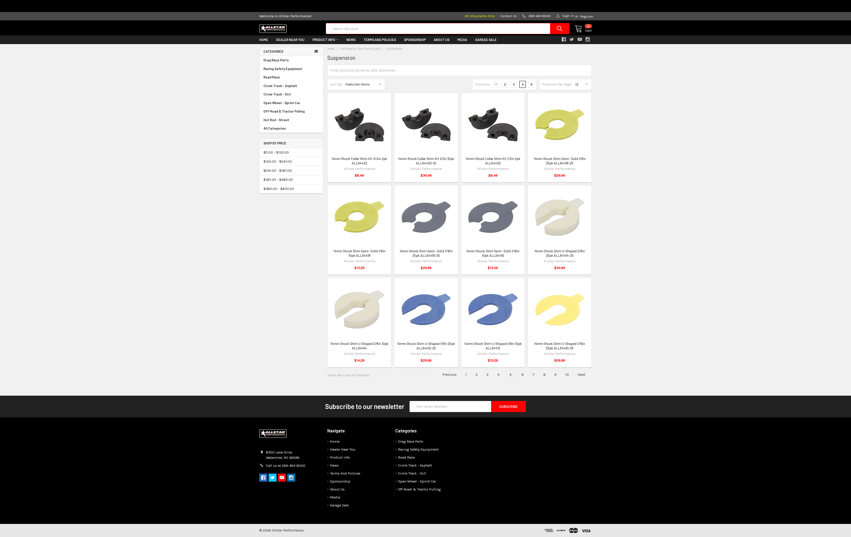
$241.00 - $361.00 (277, 170)
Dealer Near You (290, 40)
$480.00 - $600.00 (278, 189)
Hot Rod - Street (276, 120)
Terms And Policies (379, 40)
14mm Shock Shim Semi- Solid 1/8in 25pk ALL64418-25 (560, 160)
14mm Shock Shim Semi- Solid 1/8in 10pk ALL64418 (359, 253)
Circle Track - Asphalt (280, 86)
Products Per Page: (557, 84)
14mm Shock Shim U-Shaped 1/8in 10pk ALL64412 (493, 345)
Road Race (271, 77)
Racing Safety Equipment (282, 69)
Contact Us (508, 16)
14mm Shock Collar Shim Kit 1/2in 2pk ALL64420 (493, 160)
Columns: (483, 84)
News (350, 40)
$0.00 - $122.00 (276, 152)
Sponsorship (415, 40)
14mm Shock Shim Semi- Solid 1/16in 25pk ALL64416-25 (426, 253)
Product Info (323, 40)
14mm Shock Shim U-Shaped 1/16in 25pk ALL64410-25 (559, 345)
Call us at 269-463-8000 (285, 465)
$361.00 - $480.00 (278, 179)
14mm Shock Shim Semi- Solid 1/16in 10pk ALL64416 (492, 253)
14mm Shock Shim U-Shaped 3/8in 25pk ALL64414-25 (559, 253)
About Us (441, 40)
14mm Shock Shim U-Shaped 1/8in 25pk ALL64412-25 (426, 345)
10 (567, 374)
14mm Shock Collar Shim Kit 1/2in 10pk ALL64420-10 (426, 160)
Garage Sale (486, 40)
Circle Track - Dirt (277, 94)
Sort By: (336, 84)
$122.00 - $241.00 (277, 161)
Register (586, 16)
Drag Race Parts (276, 60)
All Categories (274, 128)
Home (263, 40)
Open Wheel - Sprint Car (281, 103)
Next (582, 374)
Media (462, 40)
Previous (449, 374)
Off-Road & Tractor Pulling (284, 111)
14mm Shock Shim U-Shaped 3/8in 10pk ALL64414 (359, 345)
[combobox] (447, 28)
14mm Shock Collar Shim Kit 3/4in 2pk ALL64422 (359, 160)
